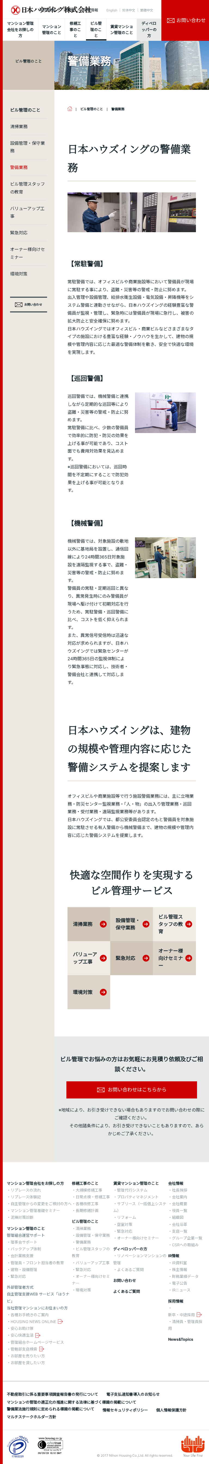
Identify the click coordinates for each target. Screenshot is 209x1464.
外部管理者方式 (20, 1287)
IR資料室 (179, 1262)
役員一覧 (179, 1210)
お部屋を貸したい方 (28, 1362)
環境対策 (18, 274)
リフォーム (126, 1217)
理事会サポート (24, 1242)
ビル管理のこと (85, 1221)
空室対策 (124, 1224)
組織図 (177, 1217)
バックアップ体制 (26, 1249)
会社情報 (48, 10)
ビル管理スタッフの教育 (27, 188)
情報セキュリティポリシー (125, 1410)
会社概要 (179, 1203)
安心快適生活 (22, 1335)
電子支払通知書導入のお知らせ (133, 1394)
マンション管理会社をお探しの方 (35, 1183)
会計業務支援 (22, 1255)
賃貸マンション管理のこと (136, 1183)
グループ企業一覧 (187, 1238)
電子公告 (179, 1283)
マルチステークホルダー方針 (31, 1416)
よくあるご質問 (130, 1269)
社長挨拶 (179, 1190)
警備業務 (18, 167)
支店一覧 (179, 1231)
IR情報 (69, 10)
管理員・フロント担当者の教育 (37, 1262)
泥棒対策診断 (22, 1217)
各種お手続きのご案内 (30, 1314)
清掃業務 (18, 126)
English (111, 10)
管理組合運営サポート (26, 1235)
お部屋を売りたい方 (28, 1355)
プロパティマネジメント (138, 1197)
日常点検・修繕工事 (93, 1197)
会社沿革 (179, 1224)
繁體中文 (146, 10)
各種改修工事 (87, 1203)
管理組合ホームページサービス (37, 1342)
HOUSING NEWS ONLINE (33, 1321)
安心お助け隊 (22, 1328)
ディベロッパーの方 (130, 1249)
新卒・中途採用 (181, 1314)
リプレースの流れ (26, 1190)
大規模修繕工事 (89, 1190)
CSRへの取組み (185, 1244)
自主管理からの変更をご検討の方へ (41, 1203)
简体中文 (128, 10)
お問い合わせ (124, 1280)
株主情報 (179, 1269)
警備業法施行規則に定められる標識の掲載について (50, 1409)
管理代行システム (132, 1190)
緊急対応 (18, 232)
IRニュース (181, 1290)
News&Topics (180, 1339)
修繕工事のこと (85, 1183)
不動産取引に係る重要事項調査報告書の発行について (52, 1394)
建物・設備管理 (24, 1269)
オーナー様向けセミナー (27, 253)
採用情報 (90, 10)
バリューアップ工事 (27, 212)
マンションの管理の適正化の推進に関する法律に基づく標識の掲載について (71, 1402)
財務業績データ (185, 1276)
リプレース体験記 (26, 1197)
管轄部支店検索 (24, 1349)
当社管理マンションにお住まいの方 (37, 1308)
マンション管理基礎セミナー (35, 1210)
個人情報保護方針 (171, 1410)
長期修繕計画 (87, 1210)
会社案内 (179, 1197)
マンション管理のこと (26, 1228)
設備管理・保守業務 (27, 147)
